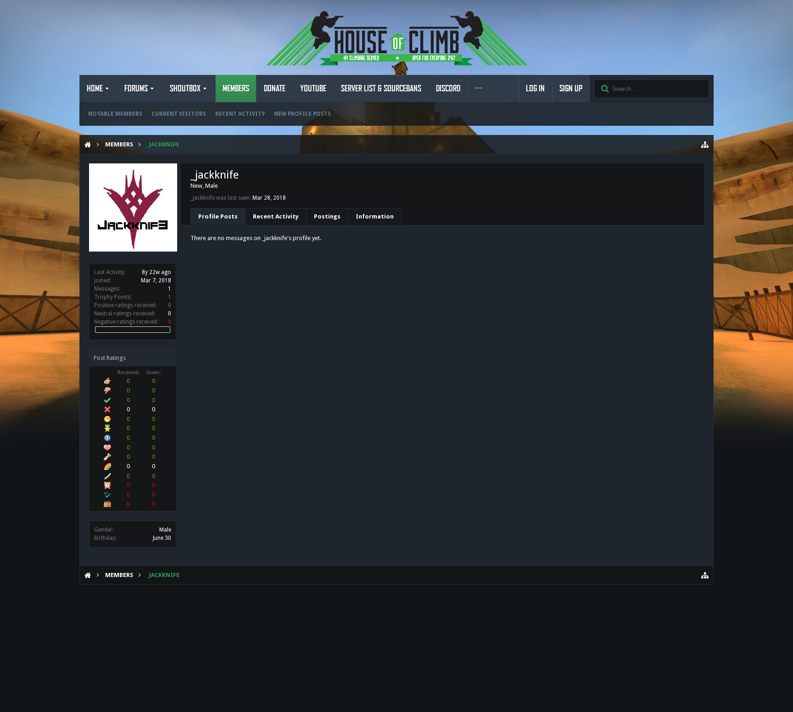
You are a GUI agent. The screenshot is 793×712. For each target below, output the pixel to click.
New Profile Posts (302, 114)
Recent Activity (240, 114)
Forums (136, 88)
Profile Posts (218, 216)
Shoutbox (185, 88)
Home (95, 88)
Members (236, 88)
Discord (448, 88)
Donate (274, 88)
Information (375, 216)
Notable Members (115, 114)
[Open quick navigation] (705, 144)
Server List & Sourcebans (381, 88)
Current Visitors (178, 114)
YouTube (313, 88)
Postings (327, 216)
